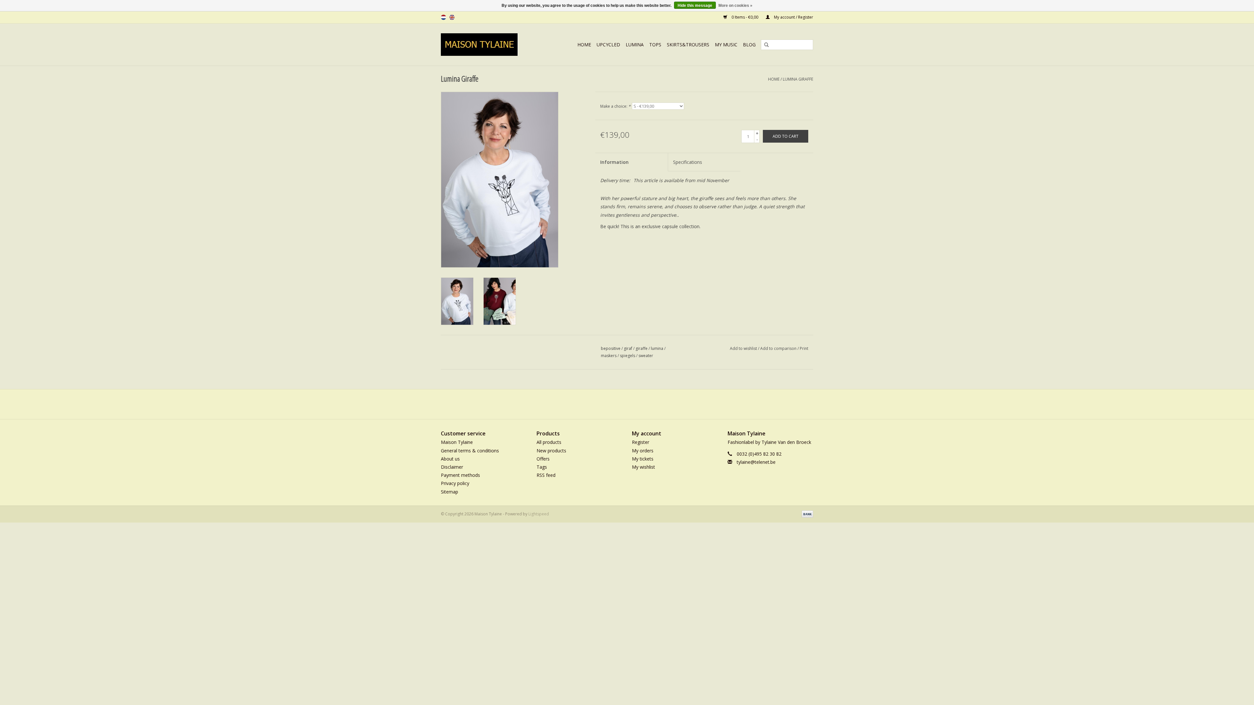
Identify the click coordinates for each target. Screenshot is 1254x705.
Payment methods (460, 475)
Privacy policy (455, 483)
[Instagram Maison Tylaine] (639, 404)
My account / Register (793, 17)
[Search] (764, 45)
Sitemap (449, 492)
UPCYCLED (608, 44)
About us (450, 459)
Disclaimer (452, 467)
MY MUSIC (726, 44)
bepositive (610, 348)
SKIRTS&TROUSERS (688, 44)
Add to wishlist (743, 348)
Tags (542, 467)
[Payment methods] (806, 513)
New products (551, 450)
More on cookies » (735, 5)
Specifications (687, 162)
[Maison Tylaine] (486, 44)
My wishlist (643, 467)
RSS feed (546, 475)
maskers (609, 355)
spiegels (627, 355)
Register (640, 442)
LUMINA (635, 44)
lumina (657, 348)
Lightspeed (538, 514)
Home (584, 44)
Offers (543, 459)
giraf (628, 348)
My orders (642, 450)
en (452, 17)
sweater (645, 355)
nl (443, 17)
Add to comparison (778, 348)
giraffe (641, 348)
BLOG (749, 44)
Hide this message (695, 5)
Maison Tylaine (457, 442)
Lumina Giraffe (798, 79)
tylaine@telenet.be (756, 462)
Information (614, 162)
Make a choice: (615, 106)
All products (549, 442)
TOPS (655, 44)
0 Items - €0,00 (745, 17)
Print (804, 348)
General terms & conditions (470, 450)
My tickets (642, 459)
